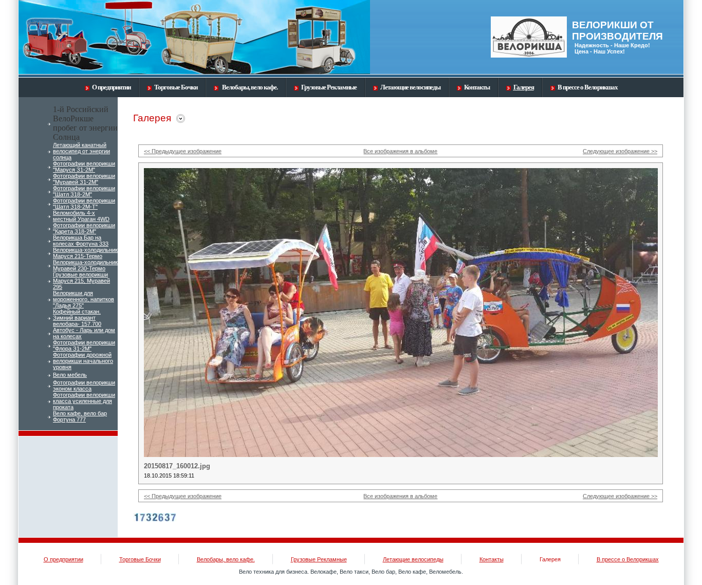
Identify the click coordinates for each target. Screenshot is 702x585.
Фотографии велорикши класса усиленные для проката (84, 401)
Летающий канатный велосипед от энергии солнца (81, 151)
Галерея (523, 87)
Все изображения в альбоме (400, 151)
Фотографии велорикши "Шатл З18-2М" (84, 191)
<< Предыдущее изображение (182, 151)
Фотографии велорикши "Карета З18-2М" (84, 228)
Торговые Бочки (175, 87)
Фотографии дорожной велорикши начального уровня (83, 361)
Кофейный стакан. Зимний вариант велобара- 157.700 (77, 317)
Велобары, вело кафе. (249, 87)
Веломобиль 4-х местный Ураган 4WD (81, 216)
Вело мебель (70, 375)
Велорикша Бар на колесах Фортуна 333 (80, 240)
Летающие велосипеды (410, 87)
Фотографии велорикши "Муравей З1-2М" (84, 179)
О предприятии (111, 87)
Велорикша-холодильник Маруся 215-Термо (85, 253)
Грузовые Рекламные (329, 87)
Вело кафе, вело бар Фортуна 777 (80, 416)
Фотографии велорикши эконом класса (84, 385)
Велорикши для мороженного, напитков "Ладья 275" (83, 299)
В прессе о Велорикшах (588, 87)
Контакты (477, 87)
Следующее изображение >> (620, 151)
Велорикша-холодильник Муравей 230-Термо (85, 265)
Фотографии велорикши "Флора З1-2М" (84, 345)
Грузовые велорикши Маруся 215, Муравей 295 (81, 280)
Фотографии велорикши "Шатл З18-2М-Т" (84, 203)
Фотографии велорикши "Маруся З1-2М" (84, 166)
